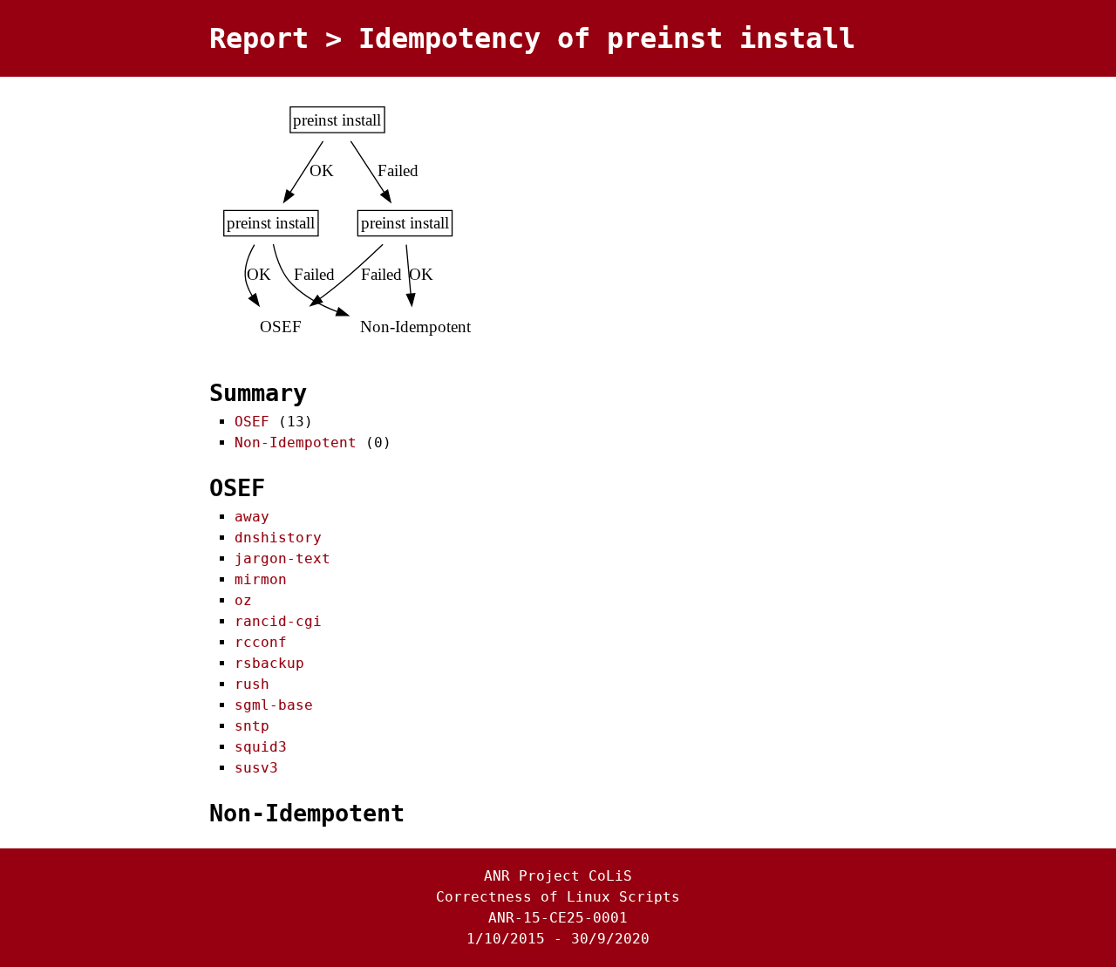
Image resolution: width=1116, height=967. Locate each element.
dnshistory (278, 537)
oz (243, 600)
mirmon (261, 579)
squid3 (261, 747)
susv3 (256, 767)
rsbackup (269, 663)
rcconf (261, 642)
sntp (252, 726)
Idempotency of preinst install (606, 38)
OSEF (252, 421)
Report (259, 38)
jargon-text (282, 558)
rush (252, 684)
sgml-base (274, 705)
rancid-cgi (278, 621)
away (252, 516)
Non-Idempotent (296, 442)
